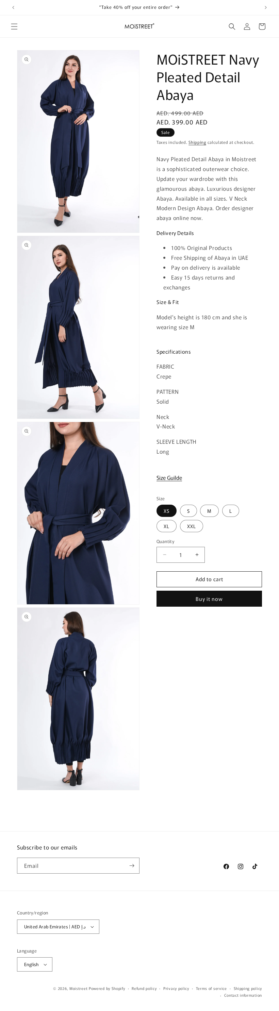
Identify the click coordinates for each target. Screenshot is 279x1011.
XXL (191, 526)
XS (166, 510)
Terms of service (211, 988)
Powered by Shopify (107, 988)
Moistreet (78, 988)
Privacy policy (176, 988)
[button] (14, 26)
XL (166, 526)
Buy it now (209, 598)
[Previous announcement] (13, 7)
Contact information (243, 995)
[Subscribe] (131, 866)
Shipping (197, 142)
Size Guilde (169, 477)
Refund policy (144, 988)
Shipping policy (248, 988)
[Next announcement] (265, 7)
